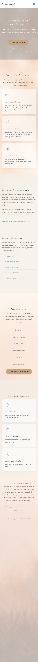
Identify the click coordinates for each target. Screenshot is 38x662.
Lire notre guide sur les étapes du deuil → (15, 221)
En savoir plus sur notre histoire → (19, 519)
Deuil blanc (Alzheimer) (12, 261)
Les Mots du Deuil (8, 4)
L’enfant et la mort (10, 278)
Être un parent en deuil (12, 273)
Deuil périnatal (9, 256)
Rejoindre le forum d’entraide (19, 371)
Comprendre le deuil (18, 42)
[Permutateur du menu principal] (34, 4)
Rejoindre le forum (19, 49)
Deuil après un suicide (12, 267)
